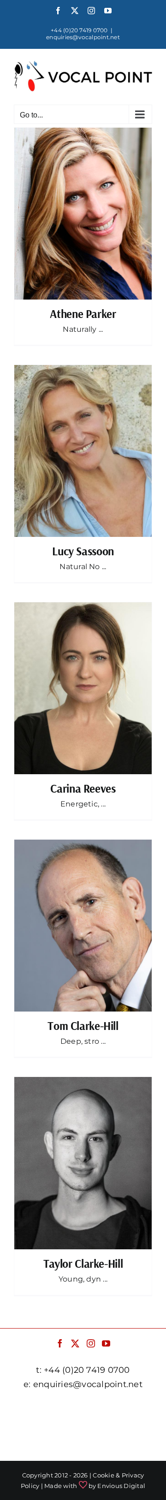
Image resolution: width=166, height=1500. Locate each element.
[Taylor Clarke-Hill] (83, 1163)
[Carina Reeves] (83, 688)
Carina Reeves (82, 788)
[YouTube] (106, 1343)
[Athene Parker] (83, 214)
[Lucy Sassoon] (83, 451)
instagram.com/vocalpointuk (83, 1432)
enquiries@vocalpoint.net (83, 37)
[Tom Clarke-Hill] (83, 926)
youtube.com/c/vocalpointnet (83, 1445)
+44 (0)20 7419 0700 (79, 30)
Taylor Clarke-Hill (83, 1263)
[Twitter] (75, 1343)
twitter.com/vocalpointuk (83, 1420)
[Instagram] (91, 1343)
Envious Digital (121, 1485)
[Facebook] (60, 1343)
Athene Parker (83, 313)
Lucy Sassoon (83, 551)
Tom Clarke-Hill (82, 1025)
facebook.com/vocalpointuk (83, 1407)
